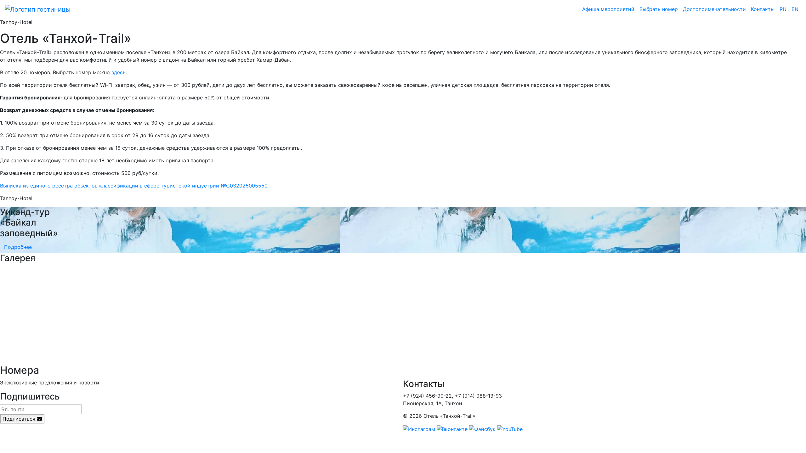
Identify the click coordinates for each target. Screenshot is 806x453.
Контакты (763, 9)
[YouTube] (510, 428)
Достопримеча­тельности (714, 9)
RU (783, 9)
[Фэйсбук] (482, 428)
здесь (118, 72)
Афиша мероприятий (608, 9)
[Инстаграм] (419, 428)
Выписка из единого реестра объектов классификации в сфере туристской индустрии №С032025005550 (134, 185)
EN (795, 9)
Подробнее (18, 247)
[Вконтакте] (452, 428)
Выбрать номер (658, 9)
